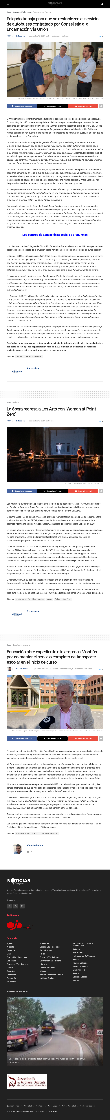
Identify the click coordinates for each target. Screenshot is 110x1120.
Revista (76, 959)
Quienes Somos (13, 1106)
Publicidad (28, 1106)
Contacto (39, 1106)
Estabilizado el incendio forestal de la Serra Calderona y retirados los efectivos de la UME (47, 1059)
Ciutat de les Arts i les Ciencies (30, 599)
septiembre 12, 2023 (37, 36)
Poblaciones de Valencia (42, 12)
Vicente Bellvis (22, 669)
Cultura (16, 402)
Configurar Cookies (87, 1106)
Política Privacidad (69, 1106)
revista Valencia (80, 963)
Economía (11, 978)
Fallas (42, 954)
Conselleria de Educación (27, 833)
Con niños (11, 961)
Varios (76, 980)
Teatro (76, 973)
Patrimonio (78, 952)
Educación (11, 982)
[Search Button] (102, 4)
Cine (9, 954)
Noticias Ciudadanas (49, 1111)
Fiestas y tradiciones (49, 957)
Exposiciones (46, 950)
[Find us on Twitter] (15, 906)
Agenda (10, 943)
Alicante (10, 947)
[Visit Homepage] (55, 4)
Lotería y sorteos (47, 968)
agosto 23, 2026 (15, 1062)
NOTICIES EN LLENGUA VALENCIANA (83, 944)
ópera (49, 599)
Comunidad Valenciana (22, 12)
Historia (43, 964)
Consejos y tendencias (17, 964)
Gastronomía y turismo (50, 961)
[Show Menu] (8, 4)
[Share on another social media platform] (101, 106)
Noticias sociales (48, 978)
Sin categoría (79, 970)
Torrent (19, 356)
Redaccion (20, 36)
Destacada (11, 975)
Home (9, 12)
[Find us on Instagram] (22, 906)
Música (43, 971)
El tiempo (44, 943)
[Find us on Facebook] (9, 906)
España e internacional (21, 645)
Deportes (11, 971)
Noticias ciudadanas (20, 1111)
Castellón (11, 950)
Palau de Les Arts (62, 599)
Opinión (76, 949)
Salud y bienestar (80, 966)
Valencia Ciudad (80, 977)
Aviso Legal (52, 1106)
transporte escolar (34, 356)
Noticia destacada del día (51, 975)
